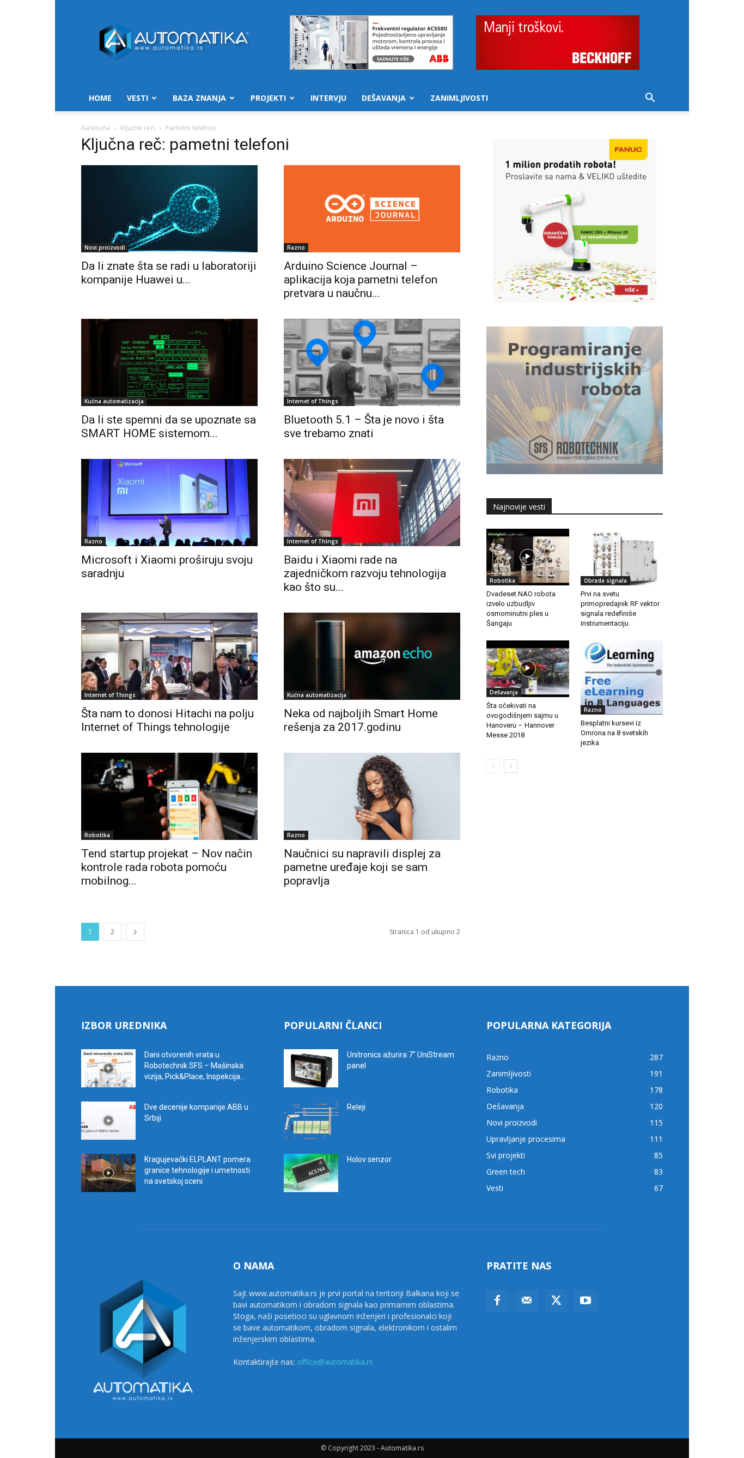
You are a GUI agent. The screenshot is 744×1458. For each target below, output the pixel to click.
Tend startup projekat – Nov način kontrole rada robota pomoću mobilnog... (166, 867)
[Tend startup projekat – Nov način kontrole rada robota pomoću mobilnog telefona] (169, 796)
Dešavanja (384, 98)
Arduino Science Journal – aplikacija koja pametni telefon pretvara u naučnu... (360, 279)
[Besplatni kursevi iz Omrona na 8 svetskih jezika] (622, 677)
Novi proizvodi (104, 247)
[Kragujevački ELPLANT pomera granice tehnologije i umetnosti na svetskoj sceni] (108, 1173)
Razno (296, 247)
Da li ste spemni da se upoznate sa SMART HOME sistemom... (168, 426)
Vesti (137, 98)
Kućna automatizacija (114, 401)
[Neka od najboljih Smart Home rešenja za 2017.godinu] (372, 656)
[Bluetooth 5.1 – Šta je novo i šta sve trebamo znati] (372, 362)
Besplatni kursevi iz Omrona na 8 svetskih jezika (614, 733)
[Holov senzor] (311, 1173)
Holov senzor (369, 1159)
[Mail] (527, 1301)
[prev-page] (493, 766)
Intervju (328, 98)
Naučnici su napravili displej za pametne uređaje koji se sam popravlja (362, 867)
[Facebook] (497, 1301)
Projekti (268, 98)
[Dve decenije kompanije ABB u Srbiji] (108, 1121)
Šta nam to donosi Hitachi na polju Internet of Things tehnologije (167, 720)
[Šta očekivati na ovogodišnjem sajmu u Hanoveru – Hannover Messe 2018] (527, 668)
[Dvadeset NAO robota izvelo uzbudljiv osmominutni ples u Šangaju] (527, 557)
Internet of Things (312, 401)
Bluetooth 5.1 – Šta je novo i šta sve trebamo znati (364, 426)
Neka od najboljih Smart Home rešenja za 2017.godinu (361, 720)
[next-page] (135, 932)
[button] (650, 99)
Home (100, 98)
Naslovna (95, 127)
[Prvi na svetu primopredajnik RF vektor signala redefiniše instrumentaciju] (622, 557)
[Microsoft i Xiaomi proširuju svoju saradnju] (169, 502)
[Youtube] (585, 1301)
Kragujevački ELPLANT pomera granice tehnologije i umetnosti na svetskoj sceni (197, 1170)
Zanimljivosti (459, 98)
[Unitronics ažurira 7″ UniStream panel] (311, 1068)
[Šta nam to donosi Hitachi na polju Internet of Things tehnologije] (169, 656)
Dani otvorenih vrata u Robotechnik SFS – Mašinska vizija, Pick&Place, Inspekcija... (194, 1065)
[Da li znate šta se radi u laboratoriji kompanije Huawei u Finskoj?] (169, 208)
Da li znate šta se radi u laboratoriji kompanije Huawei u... (169, 272)
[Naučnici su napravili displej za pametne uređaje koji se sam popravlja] (372, 796)
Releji (356, 1107)
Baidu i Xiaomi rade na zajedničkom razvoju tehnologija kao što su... (365, 573)
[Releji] (311, 1121)
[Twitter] (556, 1301)
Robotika (97, 835)
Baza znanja (199, 98)
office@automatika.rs (335, 1362)
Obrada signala (605, 580)
